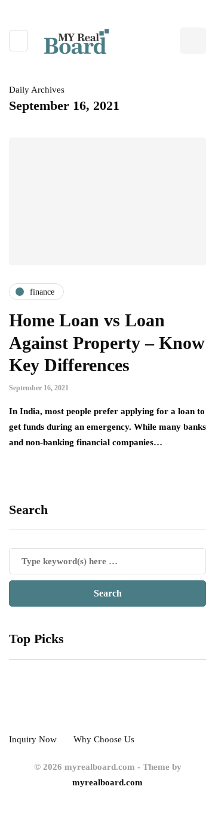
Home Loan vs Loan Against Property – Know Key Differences (107, 342)
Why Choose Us (103, 739)
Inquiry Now (33, 739)
